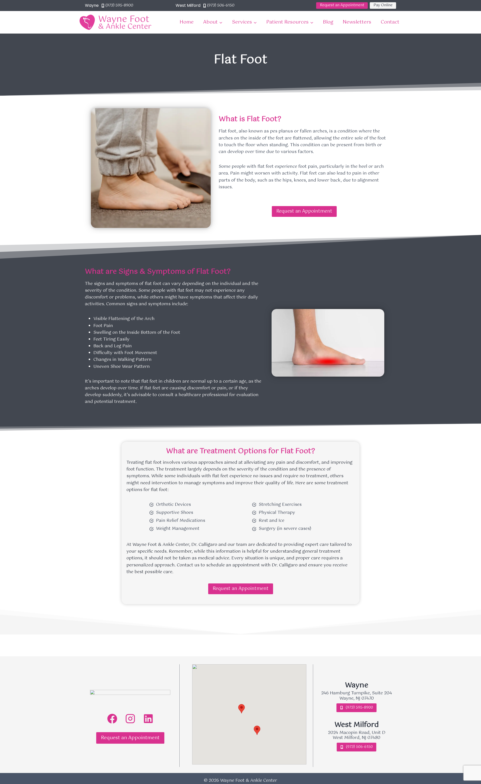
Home (187, 22)
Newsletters (357, 22)
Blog (328, 22)
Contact (390, 22)
